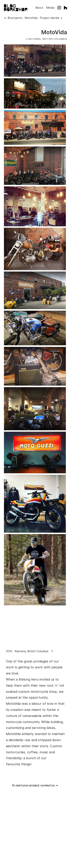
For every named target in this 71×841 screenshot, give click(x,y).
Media (50, 7)
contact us (47, 785)
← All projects (13, 17)
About (39, 7)
